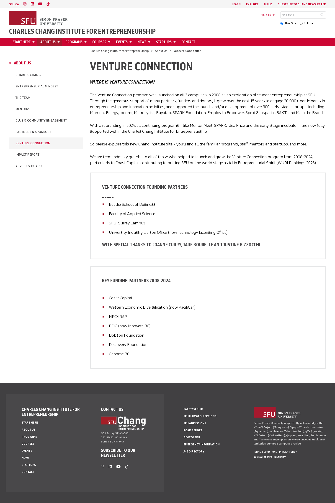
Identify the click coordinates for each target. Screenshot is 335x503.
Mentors (22, 109)
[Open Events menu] (131, 42)
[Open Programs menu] (86, 42)
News (141, 42)
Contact (188, 42)
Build (268, 4)
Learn (236, 4)
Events (122, 42)
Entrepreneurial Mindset (36, 86)
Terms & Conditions (265, 451)
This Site (290, 23)
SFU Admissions (194, 423)
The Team (22, 98)
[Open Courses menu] (110, 42)
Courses (99, 42)
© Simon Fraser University (270, 457)
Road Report (193, 430)
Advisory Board (28, 166)
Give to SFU (191, 437)
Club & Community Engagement (41, 120)
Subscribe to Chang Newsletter (302, 4)
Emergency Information (201, 444)
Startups (164, 42)
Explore (252, 4)
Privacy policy (288, 451)
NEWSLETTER (113, 455)
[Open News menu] (150, 42)
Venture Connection (32, 143)
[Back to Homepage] (38, 18)
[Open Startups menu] (175, 42)
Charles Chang (28, 75)
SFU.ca (308, 23)
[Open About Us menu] (59, 42)
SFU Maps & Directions (199, 416)
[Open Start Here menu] (34, 42)
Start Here (22, 42)
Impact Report (27, 155)
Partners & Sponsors (33, 132)
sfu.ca (14, 4)
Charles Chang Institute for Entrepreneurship (82, 31)
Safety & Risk (193, 409)
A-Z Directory (193, 451)
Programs (73, 42)
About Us (48, 42)
